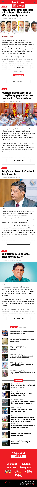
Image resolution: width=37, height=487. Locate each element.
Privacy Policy (6, 482)
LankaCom (30, 484)
